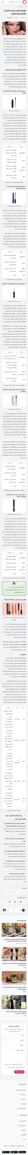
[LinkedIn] (15, 902)
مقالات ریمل (22, 892)
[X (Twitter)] (20, 902)
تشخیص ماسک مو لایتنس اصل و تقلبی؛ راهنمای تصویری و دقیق (14, 988)
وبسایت (21, 1045)
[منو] (2, 2)
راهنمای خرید (22, 17)
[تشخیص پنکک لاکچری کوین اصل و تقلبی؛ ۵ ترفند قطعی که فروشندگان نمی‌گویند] (14, 930)
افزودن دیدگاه (19, 1050)
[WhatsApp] (9, 902)
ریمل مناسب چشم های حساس (12, 213)
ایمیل (21, 1040)
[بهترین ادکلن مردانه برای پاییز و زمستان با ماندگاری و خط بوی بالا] (14, 1002)
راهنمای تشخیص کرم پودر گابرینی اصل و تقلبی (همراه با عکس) (14, 964)
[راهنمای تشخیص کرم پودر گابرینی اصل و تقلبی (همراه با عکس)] (14, 954)
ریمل (24, 306)
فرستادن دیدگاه (19, 1072)
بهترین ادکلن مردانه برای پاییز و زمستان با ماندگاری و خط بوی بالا (16, 1012)
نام (22, 1036)
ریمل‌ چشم (6, 627)
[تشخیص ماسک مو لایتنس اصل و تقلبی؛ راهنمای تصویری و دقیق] (14, 978)
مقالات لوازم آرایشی (11, 892)
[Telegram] (4, 902)
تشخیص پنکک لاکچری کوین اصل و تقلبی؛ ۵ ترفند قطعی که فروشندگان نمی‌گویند (14, 940)
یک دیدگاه (18, 943)
